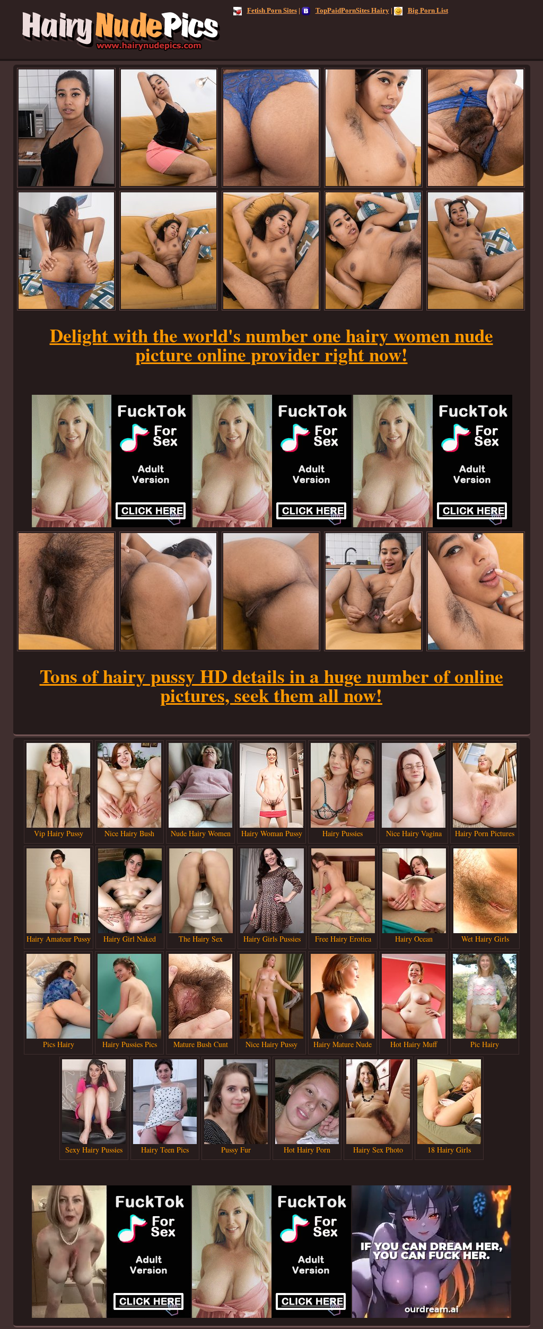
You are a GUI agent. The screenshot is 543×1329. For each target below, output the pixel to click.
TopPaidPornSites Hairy (352, 10)
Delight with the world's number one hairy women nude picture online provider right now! (271, 345)
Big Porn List (428, 10)
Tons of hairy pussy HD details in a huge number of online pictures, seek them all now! (271, 685)
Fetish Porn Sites (272, 10)
